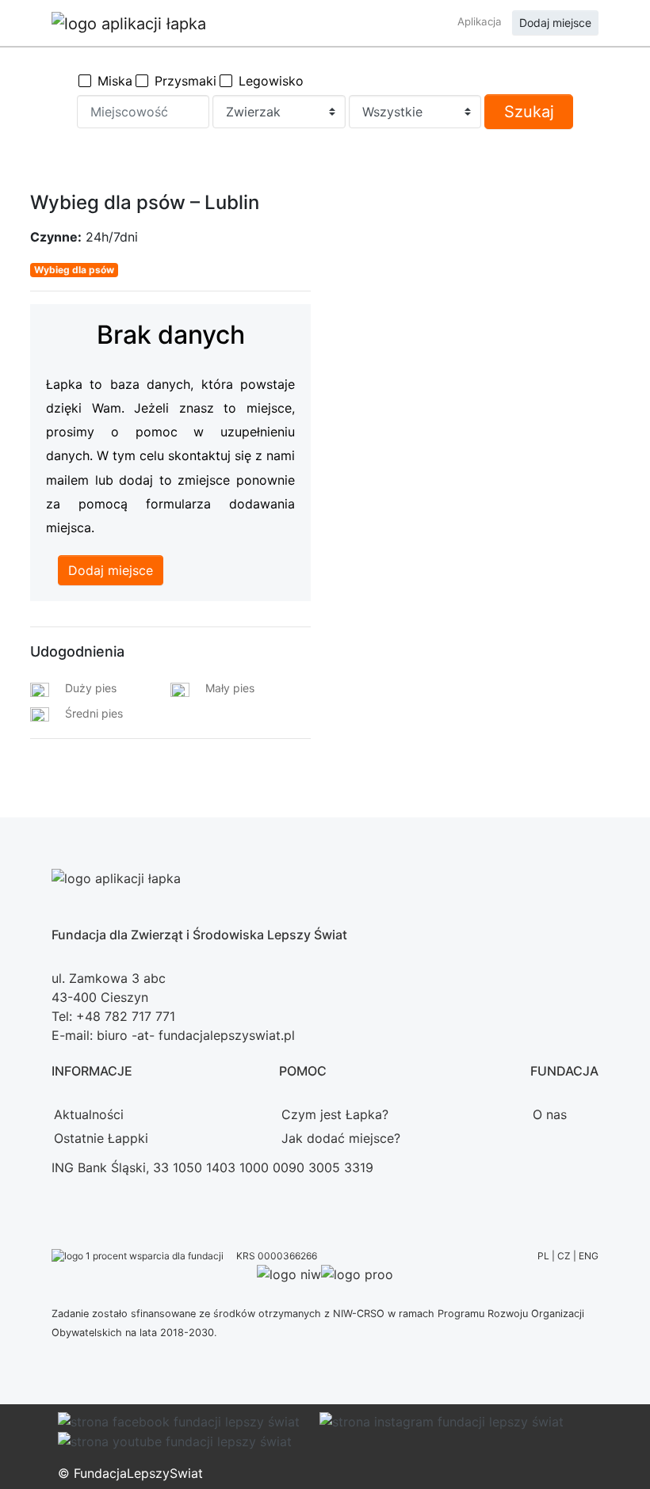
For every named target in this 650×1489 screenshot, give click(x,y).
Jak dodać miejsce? (340, 1138)
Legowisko (271, 81)
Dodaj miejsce (110, 570)
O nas (550, 1114)
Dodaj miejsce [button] (555, 22)
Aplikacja (479, 21)
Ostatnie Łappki (101, 1138)
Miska (115, 81)
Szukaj (529, 111)
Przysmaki (185, 81)
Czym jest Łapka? (334, 1114)
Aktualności (89, 1114)
